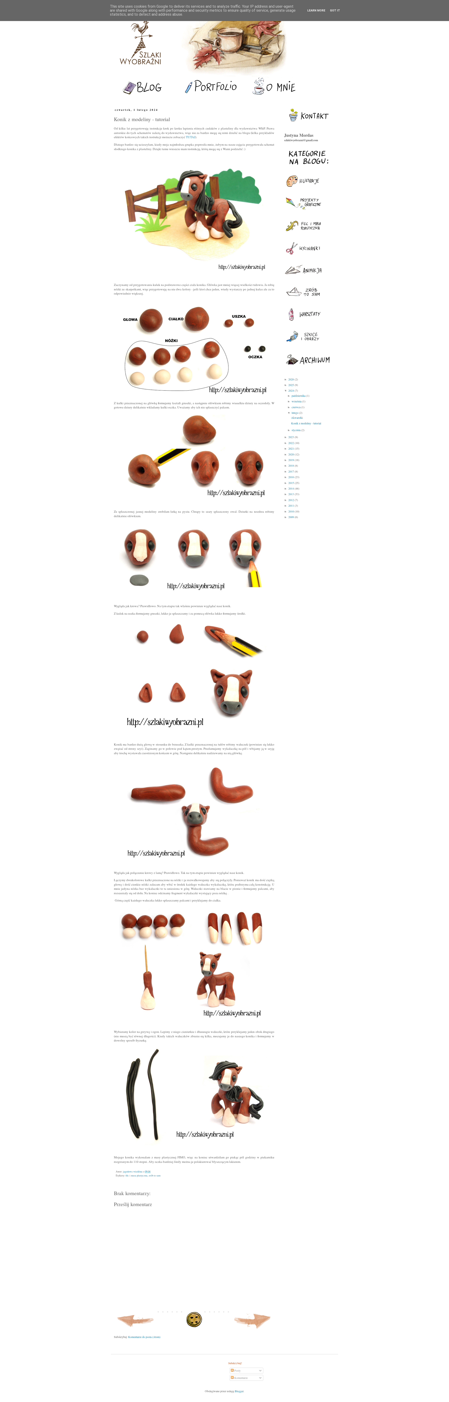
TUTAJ (190, 137)
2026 (291, 379)
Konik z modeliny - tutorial (306, 423)
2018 (291, 465)
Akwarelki (297, 417)
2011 (291, 505)
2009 (291, 517)
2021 (291, 448)
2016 (291, 477)
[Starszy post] (252, 1330)
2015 (291, 483)
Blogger (239, 1391)
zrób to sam (154, 1175)
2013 (291, 494)
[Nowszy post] (135, 1330)
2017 (291, 471)
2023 (291, 437)
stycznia (296, 430)
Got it (335, 10)
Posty (237, 1370)
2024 (291, 390)
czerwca (296, 407)
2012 (291, 500)
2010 (291, 511)
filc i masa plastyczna (136, 1175)
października (299, 395)
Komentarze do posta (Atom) (144, 1337)
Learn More (316, 10)
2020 (291, 454)
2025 (291, 385)
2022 (291, 443)
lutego (295, 412)
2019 (291, 460)
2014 (291, 488)
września (297, 401)
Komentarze (241, 1378)
